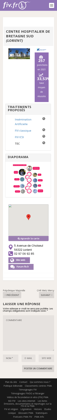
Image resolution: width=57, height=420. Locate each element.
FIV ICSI (19, 137)
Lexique (12, 412)
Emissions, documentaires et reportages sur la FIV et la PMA (27, 404)
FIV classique (23, 130)
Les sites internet (26, 400)
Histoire (38, 409)
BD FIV (11, 400)
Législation (26, 409)
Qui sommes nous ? (40, 381)
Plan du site (11, 381)
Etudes (47, 409)
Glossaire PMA (25, 412)
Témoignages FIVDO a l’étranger (27, 393)
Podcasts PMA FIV (22, 416)
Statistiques (42, 412)
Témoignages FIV (28, 389)
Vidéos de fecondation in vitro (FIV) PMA (27, 397)
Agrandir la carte (29, 238)
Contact (23, 381)
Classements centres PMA (38, 385)
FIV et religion (11, 409)
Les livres (42, 400)
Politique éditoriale (12, 385)
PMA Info (39, 416)
